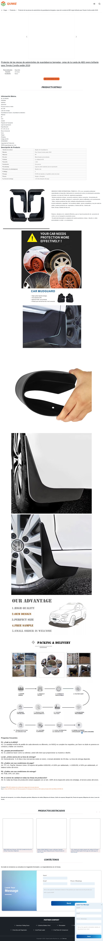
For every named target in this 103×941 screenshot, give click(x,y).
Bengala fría (69, 797)
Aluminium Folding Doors (22, 925)
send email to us (52, 78)
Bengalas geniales (26, 797)
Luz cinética (17, 797)
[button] (94, 4)
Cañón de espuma (60, 797)
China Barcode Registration (19, 930)
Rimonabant (62, 925)
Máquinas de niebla (37, 797)
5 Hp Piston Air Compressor (60, 930)
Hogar (5, 10)
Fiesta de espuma (78, 797)
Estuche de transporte (7, 797)
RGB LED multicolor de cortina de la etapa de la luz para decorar (22, 787)
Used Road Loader (40, 930)
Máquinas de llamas (48, 797)
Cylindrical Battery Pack (44, 925)
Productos (13, 10)
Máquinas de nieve (88, 797)
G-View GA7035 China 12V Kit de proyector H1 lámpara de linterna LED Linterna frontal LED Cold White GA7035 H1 (33, 789)
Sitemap (64, 938)
